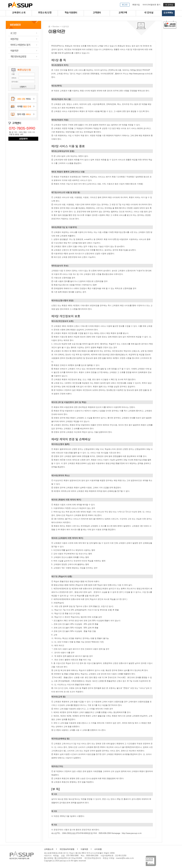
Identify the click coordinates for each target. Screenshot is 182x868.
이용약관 (23, 51)
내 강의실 (169, 5)
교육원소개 (48, 849)
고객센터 (97, 12)
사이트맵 (98, 849)
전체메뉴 (169, 13)
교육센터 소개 (18, 12)
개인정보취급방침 (23, 56)
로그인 (125, 5)
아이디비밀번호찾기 (23, 45)
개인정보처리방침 (67, 849)
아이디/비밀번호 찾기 (151, 5)
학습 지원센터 (71, 12)
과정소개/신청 (45, 12)
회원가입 (136, 5)
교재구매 (123, 12)
